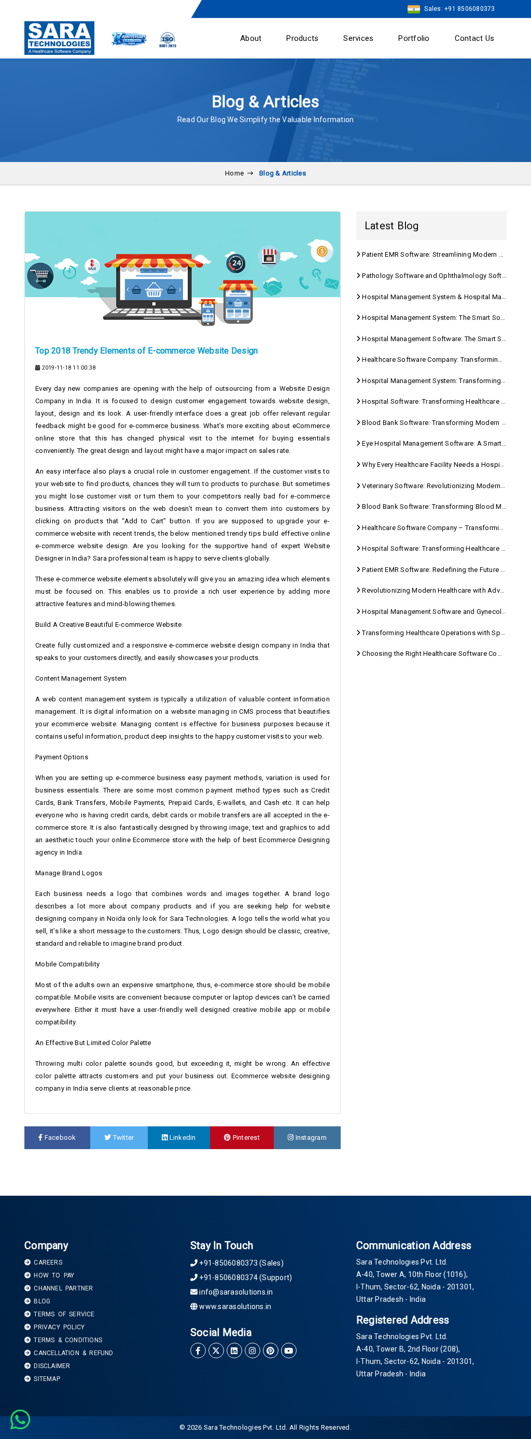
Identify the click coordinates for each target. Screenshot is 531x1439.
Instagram (310, 1137)
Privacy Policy (58, 1327)
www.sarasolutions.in (234, 1306)
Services (358, 38)
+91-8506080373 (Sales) (241, 1263)
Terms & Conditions (66, 1340)
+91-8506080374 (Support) (245, 1277)
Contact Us (475, 38)
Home (234, 173)
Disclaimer (50, 1366)
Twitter (122, 1137)
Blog (40, 1301)
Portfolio (413, 38)
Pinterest (245, 1137)
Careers (46, 1262)
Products (302, 38)
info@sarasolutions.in (235, 1292)
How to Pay (52, 1275)
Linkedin (182, 1137)
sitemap (45, 1379)
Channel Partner (62, 1288)
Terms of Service (62, 1314)
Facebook (59, 1137)
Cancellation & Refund (72, 1353)
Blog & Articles (282, 173)
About (250, 38)
